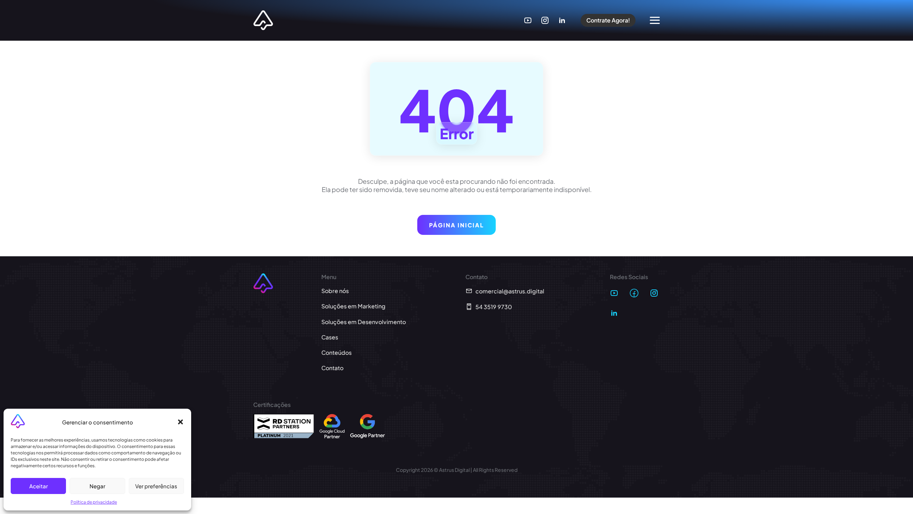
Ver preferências (156, 486)
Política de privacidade (94, 502)
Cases (329, 337)
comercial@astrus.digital (509, 291)
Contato (332, 368)
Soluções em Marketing (353, 306)
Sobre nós (335, 290)
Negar (97, 486)
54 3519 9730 (493, 307)
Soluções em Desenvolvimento (363, 322)
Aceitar (38, 486)
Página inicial (456, 225)
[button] (180, 421)
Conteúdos (336, 352)
